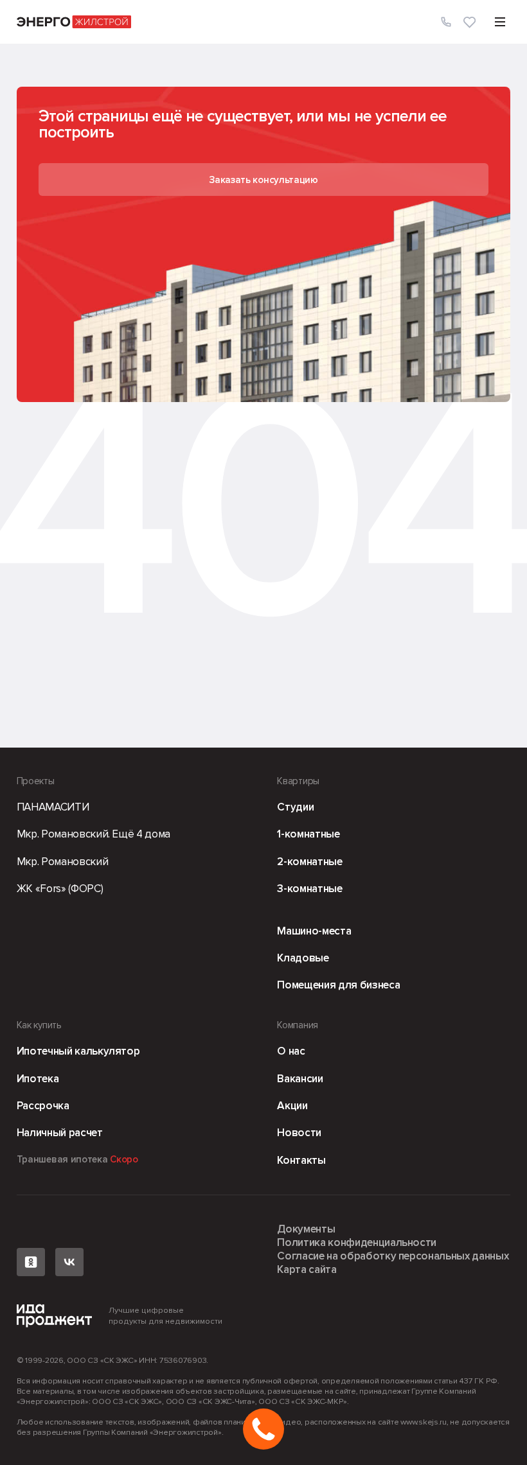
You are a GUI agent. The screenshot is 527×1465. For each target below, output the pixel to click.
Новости (299, 1132)
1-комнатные (308, 834)
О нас (291, 1051)
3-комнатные (309, 888)
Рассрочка (43, 1105)
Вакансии (300, 1078)
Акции (292, 1105)
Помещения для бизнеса (338, 985)
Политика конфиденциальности (356, 1242)
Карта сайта (306, 1269)
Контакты (301, 1160)
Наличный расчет (60, 1132)
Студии (295, 807)
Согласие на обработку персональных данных (392, 1256)
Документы (306, 1229)
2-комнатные (309, 861)
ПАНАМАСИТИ (53, 807)
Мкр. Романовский (63, 861)
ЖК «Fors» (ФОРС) (60, 888)
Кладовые (302, 958)
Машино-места (314, 931)
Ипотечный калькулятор (78, 1051)
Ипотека (38, 1078)
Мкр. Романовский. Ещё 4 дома (93, 834)
